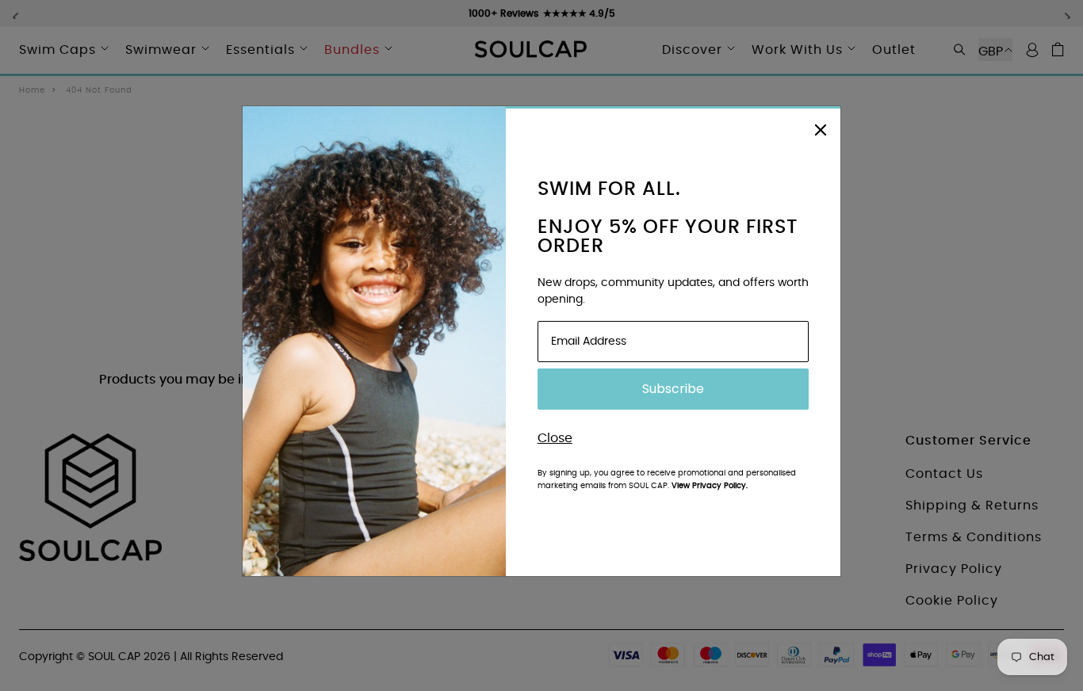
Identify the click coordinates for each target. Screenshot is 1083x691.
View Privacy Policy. (710, 486)
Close (555, 438)
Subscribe (673, 389)
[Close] (820, 128)
